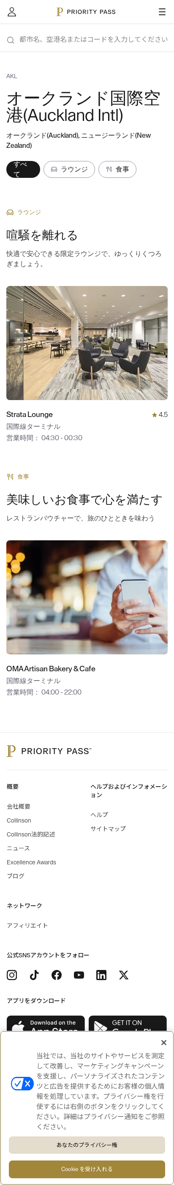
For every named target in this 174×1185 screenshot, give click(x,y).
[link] (46, 1029)
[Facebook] (57, 975)
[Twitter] (124, 975)
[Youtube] (79, 975)
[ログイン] (12, 12)
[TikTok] (34, 975)
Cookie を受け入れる (87, 1169)
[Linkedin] (101, 975)
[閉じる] (164, 1042)
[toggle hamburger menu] (162, 12)
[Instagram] (12, 975)
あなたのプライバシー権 (87, 1145)
